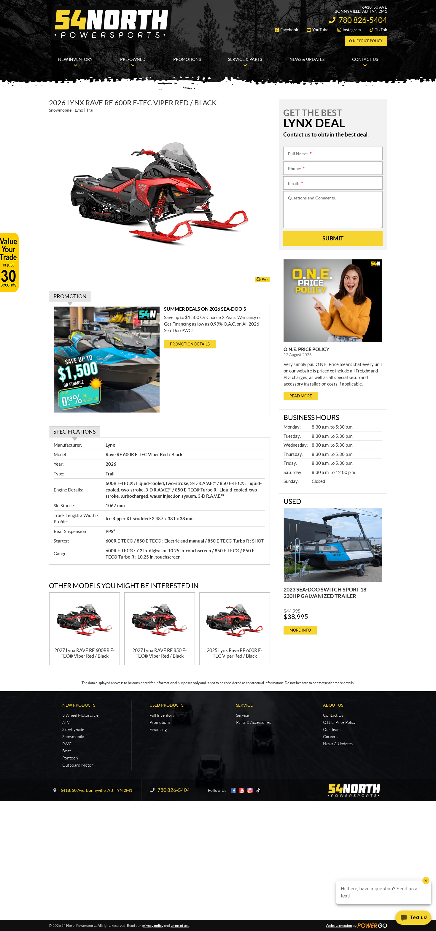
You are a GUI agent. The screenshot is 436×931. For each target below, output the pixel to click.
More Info (300, 630)
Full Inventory (162, 715)
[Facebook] (233, 790)
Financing (158, 729)
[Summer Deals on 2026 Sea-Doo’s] (107, 360)
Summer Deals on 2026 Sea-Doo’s (205, 309)
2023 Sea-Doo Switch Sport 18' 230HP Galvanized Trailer (325, 592)
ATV (66, 722)
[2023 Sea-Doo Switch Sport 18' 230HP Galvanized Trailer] (333, 545)
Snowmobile (73, 736)
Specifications (74, 432)
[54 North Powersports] (111, 23)
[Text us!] (413, 919)
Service (244, 705)
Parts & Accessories (253, 722)
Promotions (160, 722)
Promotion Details (190, 344)
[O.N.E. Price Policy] (333, 300)
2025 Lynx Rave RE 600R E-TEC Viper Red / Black (234, 653)
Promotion (70, 296)
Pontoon (70, 758)
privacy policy (152, 925)
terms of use (180, 925)
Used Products (166, 705)
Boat (66, 750)
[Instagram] (250, 790)
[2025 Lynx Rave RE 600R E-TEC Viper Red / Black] (234, 620)
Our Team (331, 729)
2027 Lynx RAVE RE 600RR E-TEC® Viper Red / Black (84, 653)
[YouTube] (241, 790)
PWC (67, 743)
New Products (78, 705)
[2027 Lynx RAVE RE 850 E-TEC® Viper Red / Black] (159, 620)
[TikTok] (258, 790)
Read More (300, 396)
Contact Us (333, 715)
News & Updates (338, 743)
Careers (330, 736)
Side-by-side (73, 729)
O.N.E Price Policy (366, 41)
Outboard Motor (77, 765)
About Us (333, 705)
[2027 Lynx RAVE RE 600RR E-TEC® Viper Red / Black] (84, 620)
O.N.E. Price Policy (306, 349)
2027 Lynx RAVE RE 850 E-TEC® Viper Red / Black (159, 653)
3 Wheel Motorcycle (80, 715)
